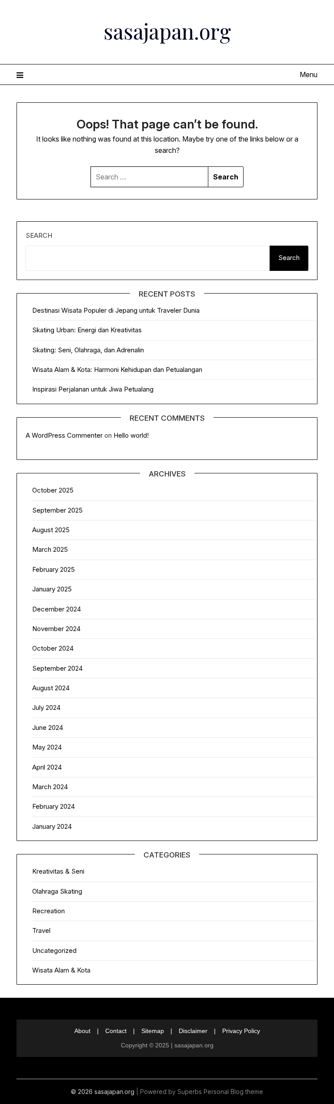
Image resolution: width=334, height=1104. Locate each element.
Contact (116, 1030)
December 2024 (56, 609)
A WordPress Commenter (64, 435)
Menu (308, 74)
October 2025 (52, 490)
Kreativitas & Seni (58, 871)
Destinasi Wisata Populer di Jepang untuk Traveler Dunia (116, 310)
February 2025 (53, 569)
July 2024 (46, 707)
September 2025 (57, 510)
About (82, 1030)
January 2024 (52, 826)
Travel (41, 930)
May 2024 (47, 747)
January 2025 (52, 589)
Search (39, 235)
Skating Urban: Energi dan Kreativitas (87, 330)
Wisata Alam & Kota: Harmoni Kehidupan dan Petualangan (117, 369)
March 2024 (50, 787)
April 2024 (47, 767)
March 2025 (50, 549)
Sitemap (152, 1030)
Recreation (48, 911)
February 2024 (53, 806)
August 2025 (51, 530)
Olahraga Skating (57, 891)
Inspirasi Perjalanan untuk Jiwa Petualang (93, 389)
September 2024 (57, 668)
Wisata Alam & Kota (61, 970)
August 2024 (51, 688)
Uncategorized (54, 950)
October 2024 (52, 648)
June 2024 (47, 727)
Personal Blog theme (233, 1091)
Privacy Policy (241, 1030)
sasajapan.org (167, 31)
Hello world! (131, 435)
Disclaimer (193, 1030)
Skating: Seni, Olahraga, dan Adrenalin (88, 350)
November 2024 (56, 629)
